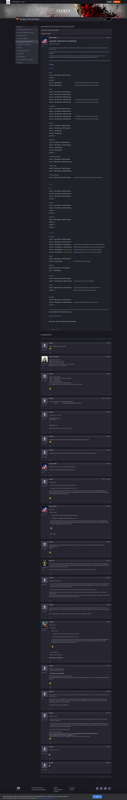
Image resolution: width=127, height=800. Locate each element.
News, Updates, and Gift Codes (26, 32)
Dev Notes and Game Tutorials (25, 41)
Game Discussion (23, 35)
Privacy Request (58, 789)
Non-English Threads (23, 50)
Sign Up (117, 1)
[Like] (49, 329)
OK (97, 796)
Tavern (20, 47)
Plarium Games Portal (37, 787)
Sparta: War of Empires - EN (24, 29)
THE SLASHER (53, 37)
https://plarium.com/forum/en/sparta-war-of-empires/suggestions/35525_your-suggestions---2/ (73, 734)
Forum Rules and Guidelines (39, 789)
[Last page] (109, 338)
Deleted (51, 343)
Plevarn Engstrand (54, 356)
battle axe (51, 560)
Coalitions (21, 53)
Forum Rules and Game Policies (26, 59)
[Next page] (106, 338)
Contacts (56, 791)
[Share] (109, 330)
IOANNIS (51, 622)
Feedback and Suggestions (25, 44)
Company (72, 787)
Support (56, 787)
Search (23, 1)
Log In (109, 1)
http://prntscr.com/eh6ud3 (56, 657)
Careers (72, 789)
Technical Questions (23, 38)
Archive (20, 62)
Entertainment (22, 56)
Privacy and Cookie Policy (45, 798)
